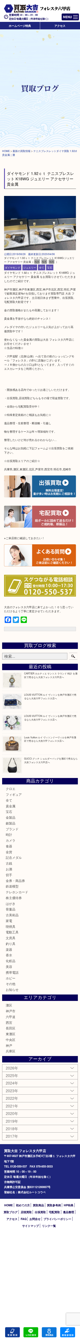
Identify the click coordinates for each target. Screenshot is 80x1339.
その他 (10, 983)
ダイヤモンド (12, 267)
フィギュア (14, 794)
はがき (10, 903)
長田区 (10, 1028)
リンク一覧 (49, 1226)
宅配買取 (54, 1212)
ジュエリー (29, 267)
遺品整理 (68, 1212)
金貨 (9, 852)
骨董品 (10, 909)
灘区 (9, 1005)
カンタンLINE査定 (30, 1332)
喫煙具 (10, 926)
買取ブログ (10, 1212)
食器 (9, 846)
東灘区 (10, 1034)
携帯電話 (12, 972)
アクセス (59, 26)
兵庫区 (10, 1051)
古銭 (9, 863)
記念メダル (14, 857)
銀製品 (10, 823)
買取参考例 (54, 1205)
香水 (9, 955)
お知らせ (12, 989)
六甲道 (10, 1016)
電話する (12, 1332)
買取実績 (67, 1332)
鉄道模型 (12, 886)
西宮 (9, 1022)
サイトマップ (30, 1226)
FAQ (23, 1219)
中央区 (10, 1039)
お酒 (9, 869)
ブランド (12, 829)
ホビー (10, 978)
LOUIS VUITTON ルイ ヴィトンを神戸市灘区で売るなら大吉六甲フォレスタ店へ (50, 696)
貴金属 (10, 806)
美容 (9, 966)
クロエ (10, 788)
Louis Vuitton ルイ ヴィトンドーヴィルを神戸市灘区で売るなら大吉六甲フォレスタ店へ (50, 739)
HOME (8, 1205)
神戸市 (10, 1011)
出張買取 (40, 1212)
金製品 (10, 817)
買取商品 (38, 1205)
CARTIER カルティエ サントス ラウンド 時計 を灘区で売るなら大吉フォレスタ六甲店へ (50, 675)
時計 (9, 834)
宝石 (49, 267)
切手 (9, 875)
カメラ (10, 840)
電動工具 (12, 932)
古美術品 (12, 915)
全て (41, 267)
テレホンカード (17, 892)
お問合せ (35, 1219)
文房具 (10, 938)
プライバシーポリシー (57, 1219)
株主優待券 (14, 897)
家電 (9, 920)
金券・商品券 (15, 880)
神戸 (9, 1045)
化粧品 (10, 960)
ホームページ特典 (20, 26)
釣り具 (10, 943)
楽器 (9, 949)
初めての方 (23, 1205)
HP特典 (68, 1205)
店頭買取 (26, 1212)
